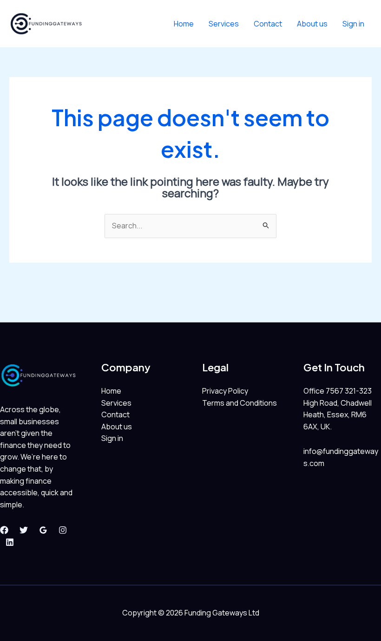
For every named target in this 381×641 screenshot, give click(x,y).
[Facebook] (4, 530)
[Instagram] (63, 530)
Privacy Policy (225, 391)
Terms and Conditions (239, 403)
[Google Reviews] (43, 530)
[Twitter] (24, 530)
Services (224, 24)
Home (184, 24)
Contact (268, 24)
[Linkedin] (10, 542)
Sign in (353, 24)
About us (312, 24)
